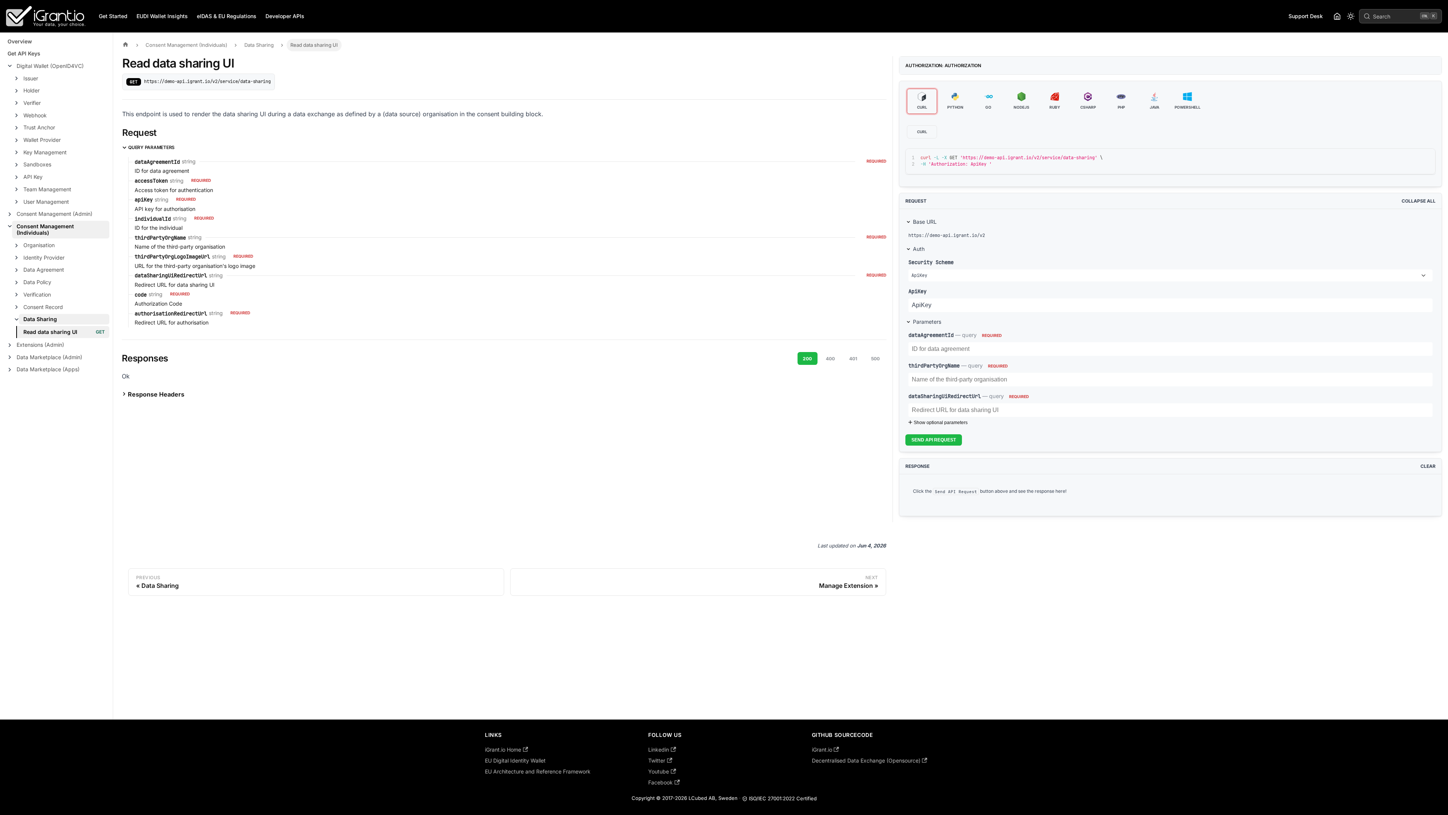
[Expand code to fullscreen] (1426, 157)
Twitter (656, 760)
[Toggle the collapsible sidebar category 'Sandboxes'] (16, 165)
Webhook (35, 115)
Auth (919, 249)
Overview (20, 41)
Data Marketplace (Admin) (49, 357)
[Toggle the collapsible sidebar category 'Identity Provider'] (16, 257)
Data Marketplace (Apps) (48, 369)
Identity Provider (43, 257)
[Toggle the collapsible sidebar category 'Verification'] (16, 294)
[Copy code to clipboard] (1413, 157)
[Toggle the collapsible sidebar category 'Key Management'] (16, 152)
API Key (33, 177)
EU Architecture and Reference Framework (538, 771)
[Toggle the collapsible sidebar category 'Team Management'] (16, 189)
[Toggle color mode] (1350, 16)
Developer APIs (284, 16)
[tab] (922, 101)
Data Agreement (43, 269)
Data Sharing (40, 319)
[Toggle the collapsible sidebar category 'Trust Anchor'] (16, 128)
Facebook (660, 782)
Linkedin (658, 749)
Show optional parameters (941, 422)
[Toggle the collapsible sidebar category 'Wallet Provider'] (16, 140)
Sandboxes (37, 164)
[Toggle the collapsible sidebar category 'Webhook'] (16, 115)
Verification (37, 294)
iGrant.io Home (503, 749)
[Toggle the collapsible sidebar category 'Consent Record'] (16, 307)
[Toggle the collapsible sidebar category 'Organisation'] (16, 245)
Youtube (658, 771)
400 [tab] (830, 358)
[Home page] (127, 45)
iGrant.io (822, 749)
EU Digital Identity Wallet (515, 760)
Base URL (925, 221)
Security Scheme (931, 262)
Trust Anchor (39, 127)
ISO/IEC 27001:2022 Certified (783, 798)
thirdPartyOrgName (934, 365)
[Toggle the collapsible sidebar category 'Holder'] (16, 91)
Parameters (927, 321)
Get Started (113, 16)
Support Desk (1305, 16)
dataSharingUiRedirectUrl (944, 396)
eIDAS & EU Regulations (226, 16)
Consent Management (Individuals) (45, 229)
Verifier (32, 103)
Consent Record (43, 307)
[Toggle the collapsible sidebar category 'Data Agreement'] (16, 270)
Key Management (45, 152)
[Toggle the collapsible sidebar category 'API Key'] (16, 177)
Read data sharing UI (50, 332)
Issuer (30, 78)
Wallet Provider (42, 140)
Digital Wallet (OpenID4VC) (50, 66)
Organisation (39, 245)
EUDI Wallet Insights (162, 16)
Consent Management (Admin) (54, 214)
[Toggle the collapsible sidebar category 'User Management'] (16, 202)
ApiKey (917, 291)
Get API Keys (24, 53)
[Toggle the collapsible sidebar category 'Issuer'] (16, 78)
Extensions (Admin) (40, 344)
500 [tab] (875, 358)
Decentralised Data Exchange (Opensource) (866, 760)
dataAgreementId (931, 334)
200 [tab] (807, 358)
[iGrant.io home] (1337, 16)
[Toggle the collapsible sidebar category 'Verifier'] (16, 103)
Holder (31, 90)
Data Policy (37, 282)
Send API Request (933, 440)
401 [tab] (853, 358)
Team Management (47, 189)
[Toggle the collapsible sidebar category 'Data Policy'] (16, 282)
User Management (46, 201)
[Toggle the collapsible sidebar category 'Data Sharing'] (16, 319)
